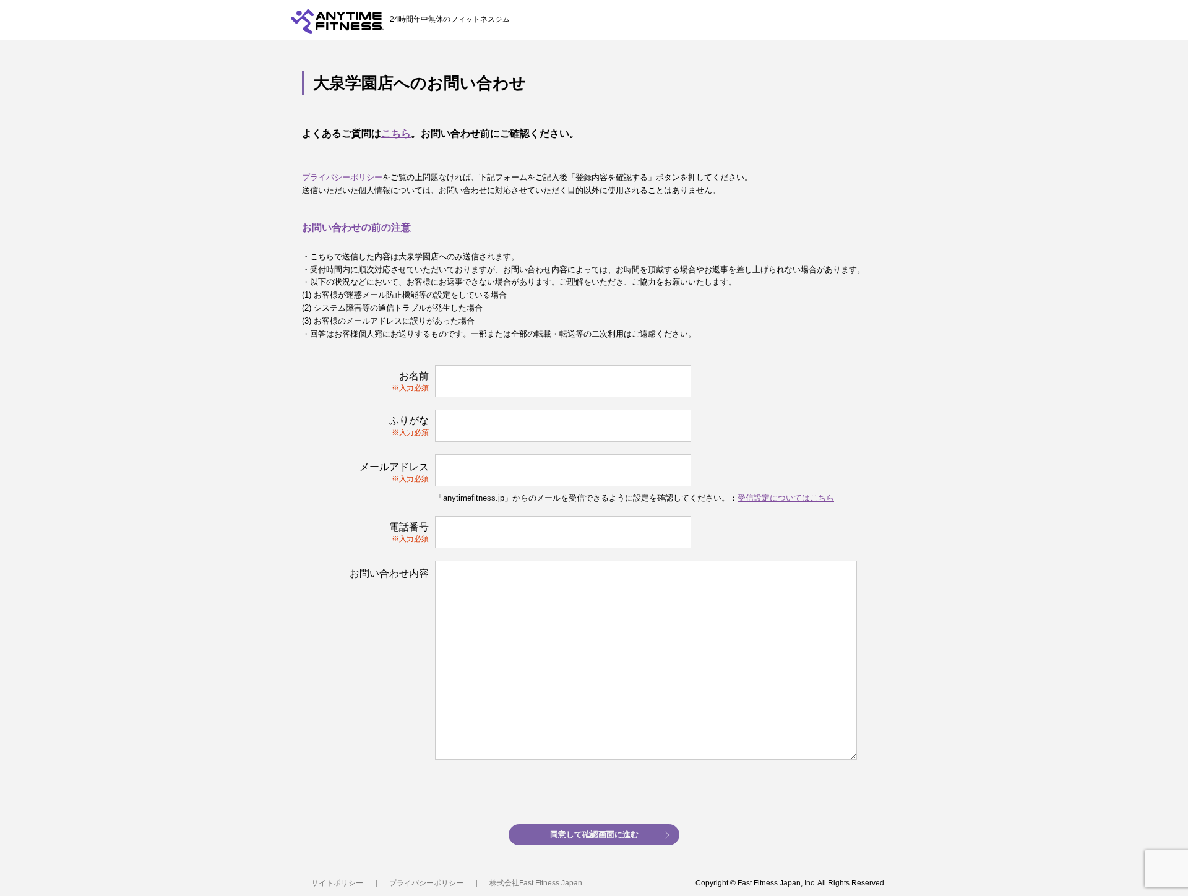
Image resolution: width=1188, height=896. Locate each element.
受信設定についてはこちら (786, 497)
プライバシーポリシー (342, 177)
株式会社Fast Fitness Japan (535, 883)
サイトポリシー (337, 883)
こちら (396, 133)
